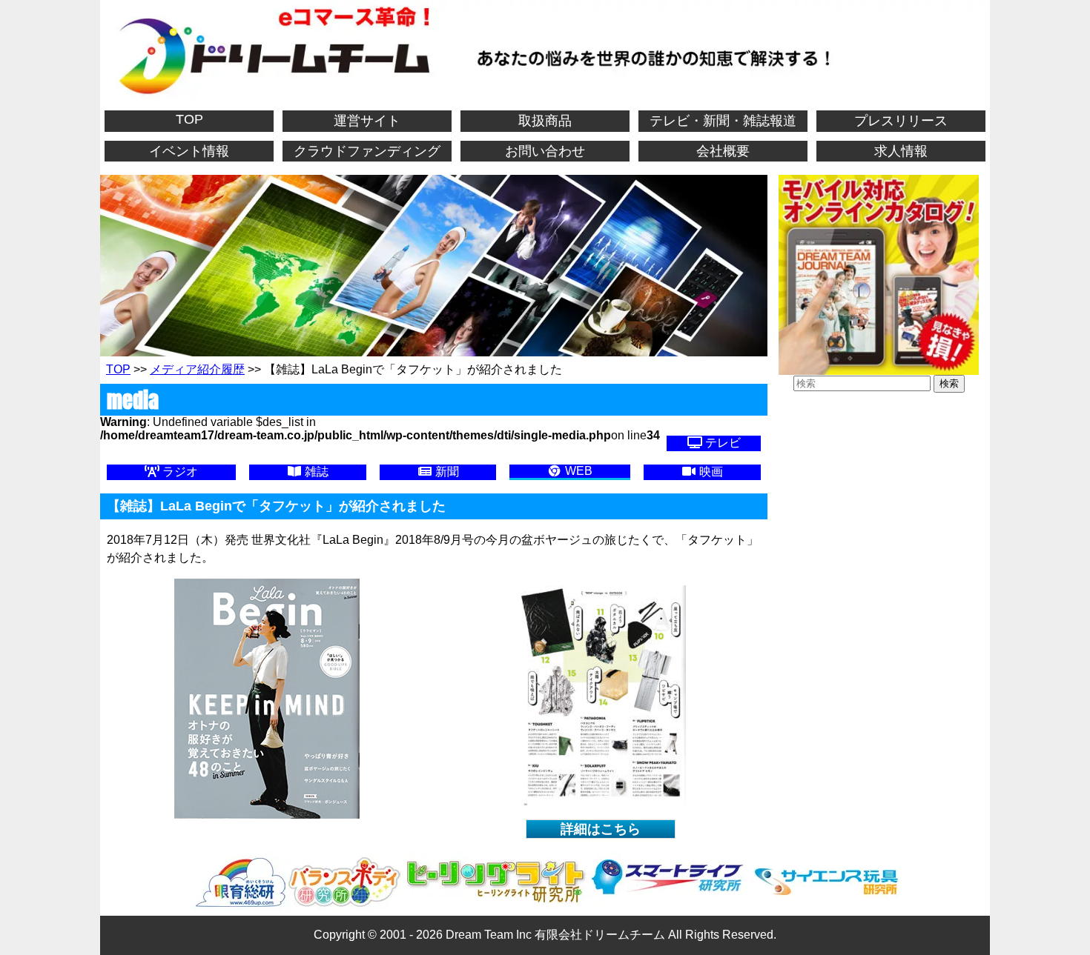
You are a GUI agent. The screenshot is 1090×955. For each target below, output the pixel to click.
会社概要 (723, 151)
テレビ (721, 442)
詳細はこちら (601, 829)
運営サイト (367, 120)
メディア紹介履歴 (197, 369)
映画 (709, 471)
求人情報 (901, 151)
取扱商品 (545, 120)
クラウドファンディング (367, 151)
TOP (189, 119)
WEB (577, 471)
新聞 (445, 471)
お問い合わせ (545, 151)
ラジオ (178, 471)
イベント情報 (189, 151)
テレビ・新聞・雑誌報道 (723, 120)
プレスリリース (901, 120)
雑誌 (315, 471)
